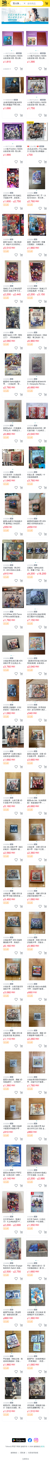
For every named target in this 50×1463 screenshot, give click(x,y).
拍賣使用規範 (33, 1452)
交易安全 (25, 1459)
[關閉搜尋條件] (24, 3)
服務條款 (14, 1452)
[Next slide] (22, 38)
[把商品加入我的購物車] (21, 68)
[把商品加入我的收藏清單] (16, 68)
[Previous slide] (4, 38)
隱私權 (22, 1452)
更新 (42, 1446)
